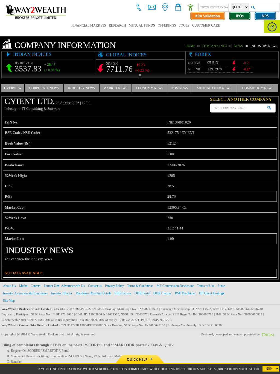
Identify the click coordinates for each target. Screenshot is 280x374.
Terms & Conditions (140, 285)
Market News (115, 88)
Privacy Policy (114, 285)
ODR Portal (143, 293)
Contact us (95, 285)
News (242, 46)
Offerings (153, 25)
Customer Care (187, 25)
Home (199, 46)
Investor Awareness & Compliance (26, 293)
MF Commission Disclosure (174, 285)
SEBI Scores (124, 293)
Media (23, 285)
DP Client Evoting (208, 293)
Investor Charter (62, 293)
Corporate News (44, 88)
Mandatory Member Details (95, 293)
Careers (35, 285)
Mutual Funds (131, 25)
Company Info (220, 46)
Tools (168, 25)
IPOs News (179, 88)
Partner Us (51, 285)
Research (110, 25)
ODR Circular (162, 293)
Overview (12, 88)
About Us (9, 285)
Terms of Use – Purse (209, 285)
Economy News (149, 88)
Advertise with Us (73, 285)
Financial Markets (85, 25)
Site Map (9, 300)
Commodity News (258, 88)
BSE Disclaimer (184, 293)
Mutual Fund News (214, 88)
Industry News (81, 88)
